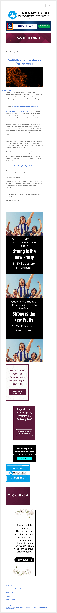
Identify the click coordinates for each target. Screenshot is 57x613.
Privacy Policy (8, 607)
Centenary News (9, 585)
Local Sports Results (10, 600)
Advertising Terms (28, 607)
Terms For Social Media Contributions (40, 607)
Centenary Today (8, 605)
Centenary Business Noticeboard (13, 589)
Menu (48, 6)
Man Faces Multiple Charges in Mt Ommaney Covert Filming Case (24, 106)
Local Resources (9, 592)
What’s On (8, 596)
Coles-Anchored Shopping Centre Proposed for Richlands (23, 166)
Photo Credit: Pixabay (6, 90)
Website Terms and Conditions (18, 607)
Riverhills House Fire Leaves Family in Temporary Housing (24, 61)
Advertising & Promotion (10, 608)
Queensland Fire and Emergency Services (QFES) (17, 111)
